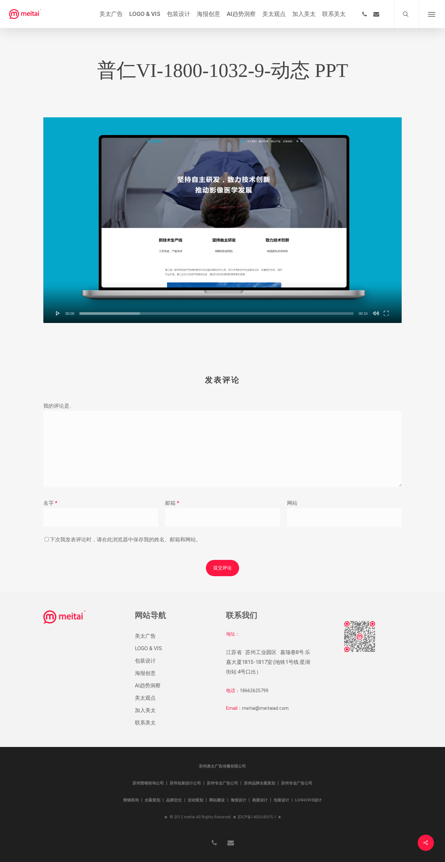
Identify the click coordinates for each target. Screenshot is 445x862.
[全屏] (386, 313)
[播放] (58, 313)
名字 (50, 503)
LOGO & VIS (148, 648)
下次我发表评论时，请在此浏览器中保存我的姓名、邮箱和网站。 (125, 539)
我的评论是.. (57, 406)
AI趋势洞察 (148, 685)
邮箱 (172, 503)
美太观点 (145, 698)
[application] (222, 220)
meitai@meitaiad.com (265, 708)
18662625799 (254, 690)
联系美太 (145, 723)
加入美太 (145, 710)
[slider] (216, 313)
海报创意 (145, 673)
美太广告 (145, 636)
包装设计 (145, 661)
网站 (292, 503)
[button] (432, 14)
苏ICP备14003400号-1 (257, 817)
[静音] (376, 313)
